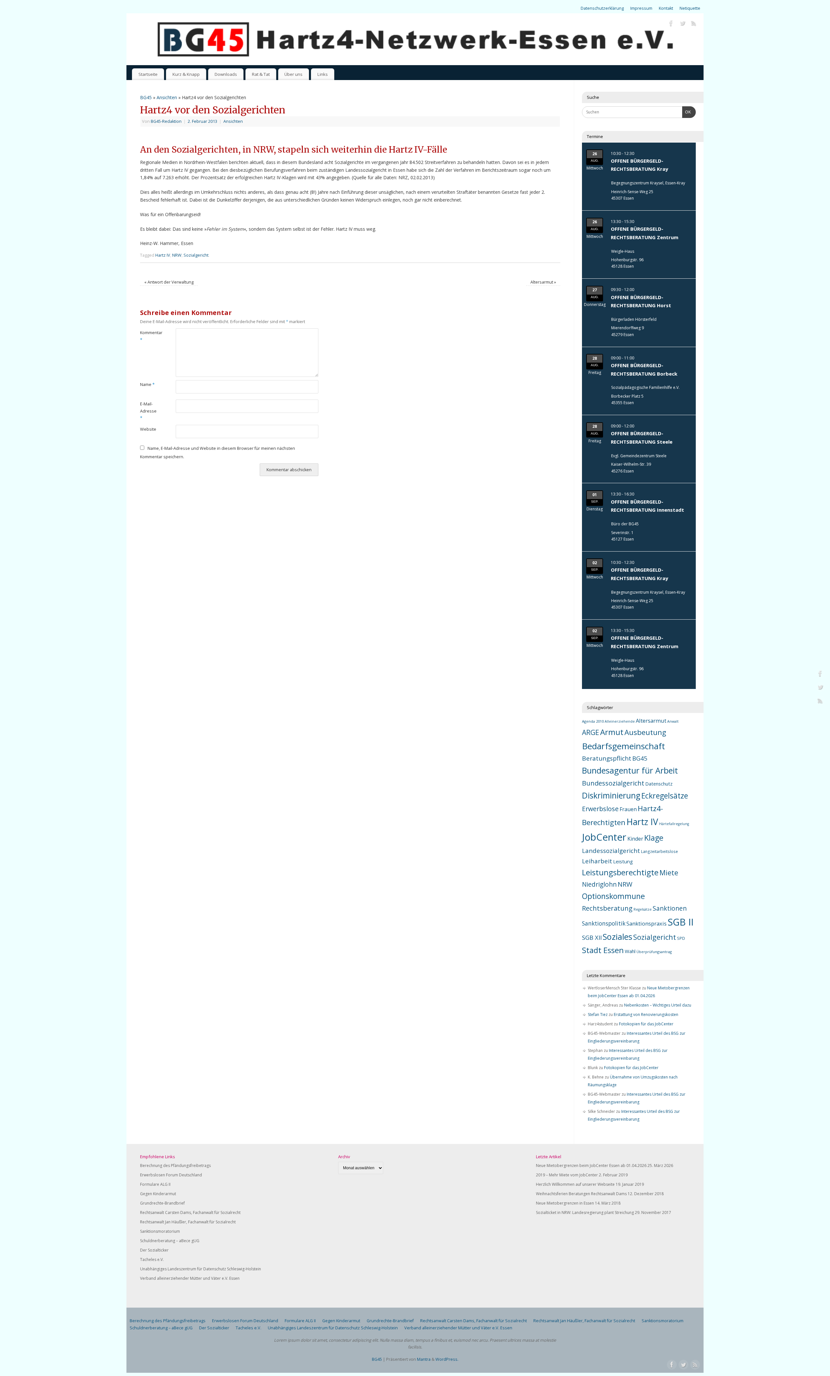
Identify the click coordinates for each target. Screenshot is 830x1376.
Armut (611, 732)
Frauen (628, 809)
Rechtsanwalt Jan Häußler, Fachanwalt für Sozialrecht (188, 1222)
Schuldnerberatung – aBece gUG (169, 1240)
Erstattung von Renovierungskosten (646, 1014)
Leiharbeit (597, 861)
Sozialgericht (196, 255)
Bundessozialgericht (613, 782)
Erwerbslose (600, 808)
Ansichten (167, 97)
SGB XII (592, 937)
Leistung (623, 861)
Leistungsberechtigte (620, 872)
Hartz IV (162, 255)
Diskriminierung (611, 795)
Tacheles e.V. (152, 1259)
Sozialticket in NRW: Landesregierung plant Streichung (585, 1212)
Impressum (641, 8)
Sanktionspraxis (646, 923)
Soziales (617, 936)
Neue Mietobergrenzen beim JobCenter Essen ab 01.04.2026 (591, 1165)
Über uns (293, 74)
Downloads (226, 74)
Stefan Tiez (598, 1014)
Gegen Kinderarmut (158, 1193)
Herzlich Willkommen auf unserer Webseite (575, 1184)
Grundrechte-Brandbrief (162, 1203)
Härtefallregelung (674, 824)
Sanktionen (670, 908)
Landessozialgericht (611, 850)
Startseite (148, 74)
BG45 (146, 97)
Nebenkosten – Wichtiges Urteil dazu (657, 1005)
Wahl (630, 951)
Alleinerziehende (620, 721)
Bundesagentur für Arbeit (630, 770)
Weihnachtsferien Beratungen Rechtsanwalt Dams (581, 1193)
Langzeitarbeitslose (659, 851)
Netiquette (690, 8)
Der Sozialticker (154, 1250)
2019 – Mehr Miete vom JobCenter (567, 1175)
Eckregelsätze (664, 795)
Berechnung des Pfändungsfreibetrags (175, 1165)
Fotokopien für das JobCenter (646, 1024)
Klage (653, 838)
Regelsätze (643, 909)
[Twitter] (682, 24)
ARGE (590, 732)
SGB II (681, 921)
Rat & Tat (261, 74)
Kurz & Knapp (186, 74)
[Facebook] (671, 24)
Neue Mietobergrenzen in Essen (565, 1203)
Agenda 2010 (593, 721)
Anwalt (673, 721)
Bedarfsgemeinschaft (623, 746)
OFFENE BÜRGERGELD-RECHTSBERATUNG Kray (639, 164)
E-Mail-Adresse (148, 411)
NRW (177, 255)
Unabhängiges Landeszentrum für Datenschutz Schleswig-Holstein (200, 1269)
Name (147, 384)
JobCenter (604, 837)
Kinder (635, 838)
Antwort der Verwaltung (169, 282)
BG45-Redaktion (166, 121)
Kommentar (149, 336)
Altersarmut (543, 282)
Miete (668, 872)
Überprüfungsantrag (654, 951)
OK (686, 112)
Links (322, 74)
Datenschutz (658, 784)
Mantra (424, 1359)
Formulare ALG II (155, 1184)
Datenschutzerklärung (602, 8)
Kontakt (666, 8)
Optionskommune (613, 896)
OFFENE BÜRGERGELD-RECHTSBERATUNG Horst (641, 301)
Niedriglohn (599, 884)
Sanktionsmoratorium (160, 1231)
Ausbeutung (645, 732)
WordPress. (446, 1359)
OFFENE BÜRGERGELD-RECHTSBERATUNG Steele (641, 437)
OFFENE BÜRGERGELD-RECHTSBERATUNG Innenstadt (647, 505)
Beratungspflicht (606, 758)
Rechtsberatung (607, 908)
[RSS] (694, 24)
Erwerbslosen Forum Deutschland (171, 1175)
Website (148, 429)
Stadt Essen (603, 950)
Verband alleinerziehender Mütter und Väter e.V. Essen (190, 1278)
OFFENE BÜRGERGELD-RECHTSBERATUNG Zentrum (644, 233)
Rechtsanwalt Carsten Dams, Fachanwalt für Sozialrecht (190, 1212)
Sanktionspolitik (603, 923)
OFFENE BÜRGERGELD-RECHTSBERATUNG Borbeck (644, 369)
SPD (681, 938)
